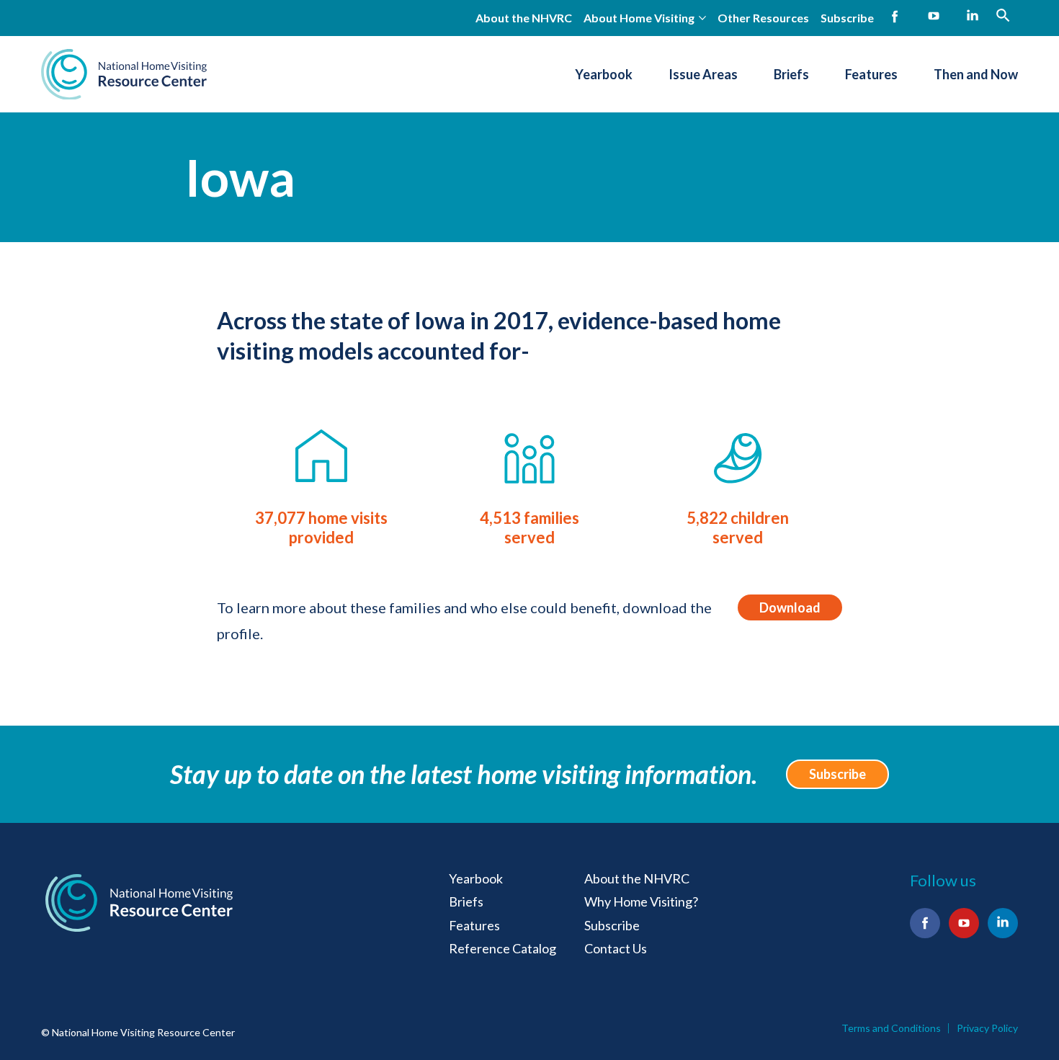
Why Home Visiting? (641, 901)
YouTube (934, 16)
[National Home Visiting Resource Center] (124, 74)
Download (790, 607)
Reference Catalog (502, 948)
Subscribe (847, 18)
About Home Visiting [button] (639, 18)
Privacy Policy (987, 1028)
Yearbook (604, 74)
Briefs (791, 74)
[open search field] (1003, 15)
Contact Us (615, 948)
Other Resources (763, 18)
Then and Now (976, 74)
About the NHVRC (523, 18)
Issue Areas (703, 74)
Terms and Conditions (891, 1028)
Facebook (895, 16)
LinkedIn (972, 16)
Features (871, 74)
